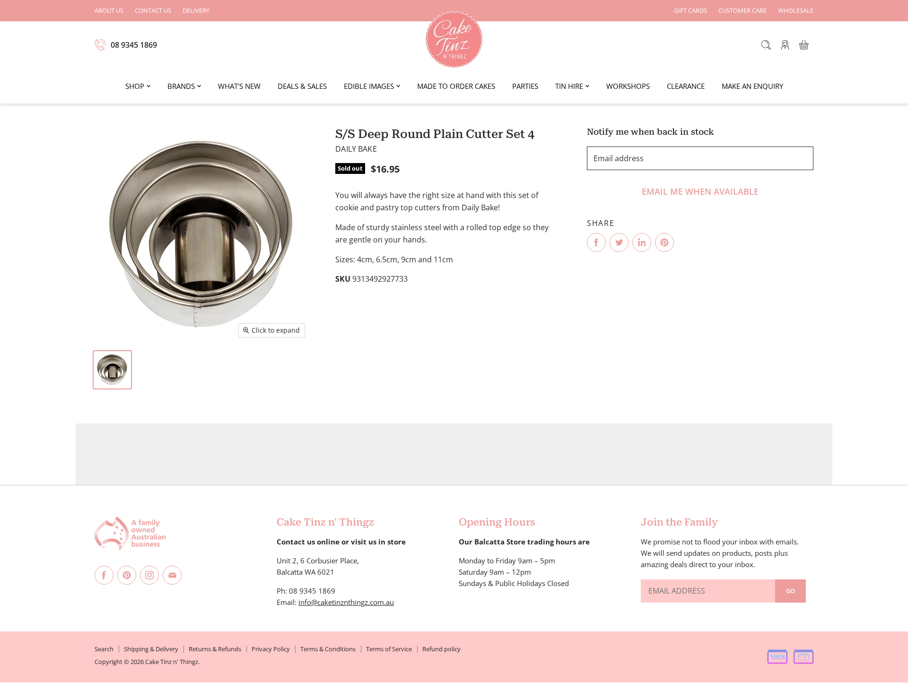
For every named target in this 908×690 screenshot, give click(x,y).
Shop (134, 86)
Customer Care (742, 11)
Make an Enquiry (752, 86)
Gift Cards (690, 11)
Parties (525, 86)
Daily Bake (356, 149)
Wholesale (795, 11)
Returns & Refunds (215, 649)
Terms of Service (389, 649)
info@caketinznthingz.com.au (346, 602)
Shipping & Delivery (151, 649)
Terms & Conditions (328, 649)
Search (104, 649)
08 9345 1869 (134, 45)
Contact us (153, 11)
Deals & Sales (302, 86)
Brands (181, 86)
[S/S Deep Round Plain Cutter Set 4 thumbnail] (112, 369)
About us (109, 11)
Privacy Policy (271, 649)
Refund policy (441, 649)
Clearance (686, 86)
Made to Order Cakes (456, 86)
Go (790, 590)
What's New (239, 86)
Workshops (628, 86)
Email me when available (700, 191)
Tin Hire (569, 86)
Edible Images (369, 86)
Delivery (196, 11)
